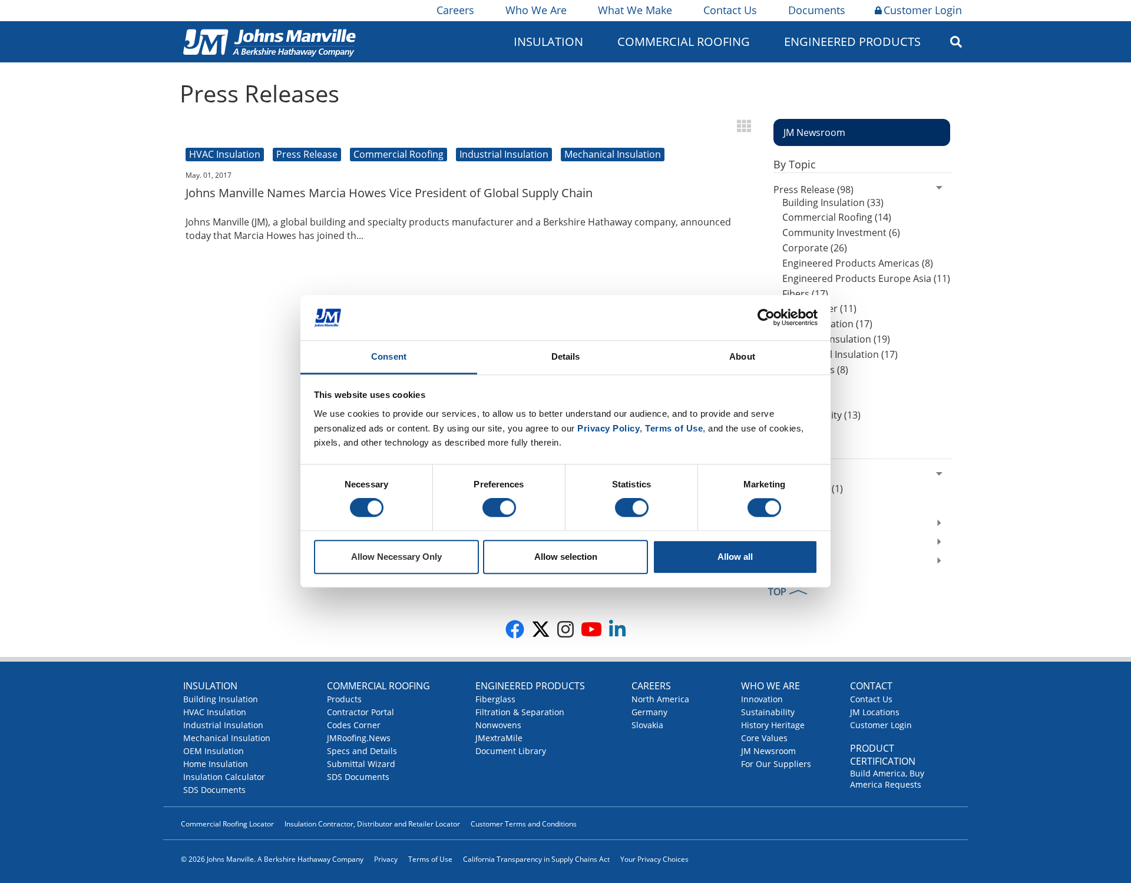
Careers (455, 10)
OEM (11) (802, 385)
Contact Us (730, 10)
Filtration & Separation (519, 712)
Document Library (510, 750)
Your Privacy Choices (654, 859)
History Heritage (773, 725)
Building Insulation (220, 699)
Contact (871, 685)
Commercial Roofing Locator (227, 824)
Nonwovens (498, 725)
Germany (649, 712)
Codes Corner (354, 725)
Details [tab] (565, 356)
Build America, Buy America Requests (887, 779)
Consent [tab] (388, 356)
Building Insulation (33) (833, 202)
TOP (777, 591)
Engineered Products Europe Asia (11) (866, 278)
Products (344, 699)
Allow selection (565, 557)
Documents (816, 10)
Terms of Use (430, 859)
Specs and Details (362, 750)
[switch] (499, 508)
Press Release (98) (813, 189)
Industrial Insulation (223, 725)
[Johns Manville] (269, 41)
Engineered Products (530, 685)
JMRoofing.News (359, 737)
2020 (784, 475)
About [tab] (742, 356)
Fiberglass (495, 699)
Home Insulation (215, 763)
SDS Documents (214, 789)
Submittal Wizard (361, 763)
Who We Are (536, 10)
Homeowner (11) (819, 308)
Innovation (762, 699)
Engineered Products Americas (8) (857, 263)
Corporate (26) (814, 247)
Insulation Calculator (224, 776)
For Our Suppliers (776, 763)
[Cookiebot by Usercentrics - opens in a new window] (766, 318)
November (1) (812, 488)
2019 (784, 524)
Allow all (735, 557)
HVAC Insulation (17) (827, 323)
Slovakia (647, 725)
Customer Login (923, 10)
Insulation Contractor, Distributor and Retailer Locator (372, 824)
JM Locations (874, 712)
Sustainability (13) (821, 415)
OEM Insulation (213, 750)
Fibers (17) (805, 293)
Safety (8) (802, 399)
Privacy (386, 859)
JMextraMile (498, 737)
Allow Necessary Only (396, 557)
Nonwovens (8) (815, 369)
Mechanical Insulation (226, 737)
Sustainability (768, 712)
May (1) (798, 503)
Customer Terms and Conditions (524, 824)
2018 (784, 543)
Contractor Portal (360, 712)
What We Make (635, 10)
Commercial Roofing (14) (836, 217)
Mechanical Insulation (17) (840, 354)
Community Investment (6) (841, 232)
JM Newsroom (768, 750)
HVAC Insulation (214, 712)
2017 (784, 562)
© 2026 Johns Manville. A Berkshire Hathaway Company (272, 859)
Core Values (764, 737)
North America (660, 699)
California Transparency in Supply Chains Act (536, 859)
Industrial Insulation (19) (836, 339)
